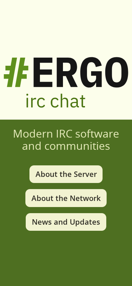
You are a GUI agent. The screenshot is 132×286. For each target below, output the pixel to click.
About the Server (66, 174)
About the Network (66, 198)
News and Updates (66, 222)
